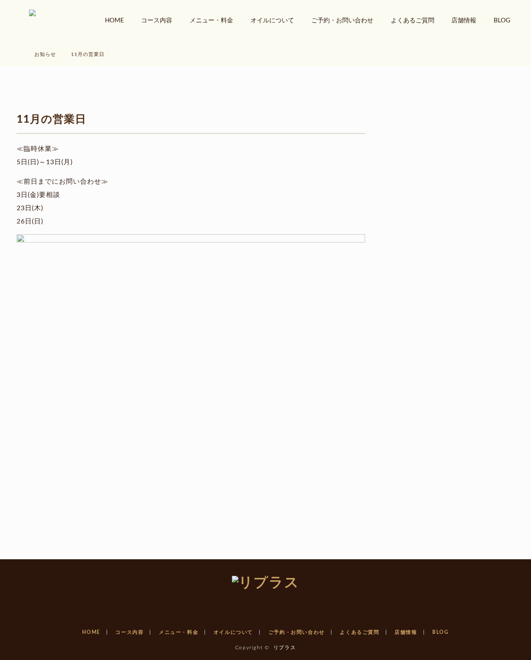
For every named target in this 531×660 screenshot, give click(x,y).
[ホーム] (19, 44)
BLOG (502, 20)
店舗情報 (463, 20)
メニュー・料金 (211, 20)
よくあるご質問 (412, 20)
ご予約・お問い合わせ (342, 20)
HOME (114, 20)
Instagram (265, 604)
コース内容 (156, 20)
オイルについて (272, 20)
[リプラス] (265, 583)
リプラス (284, 647)
